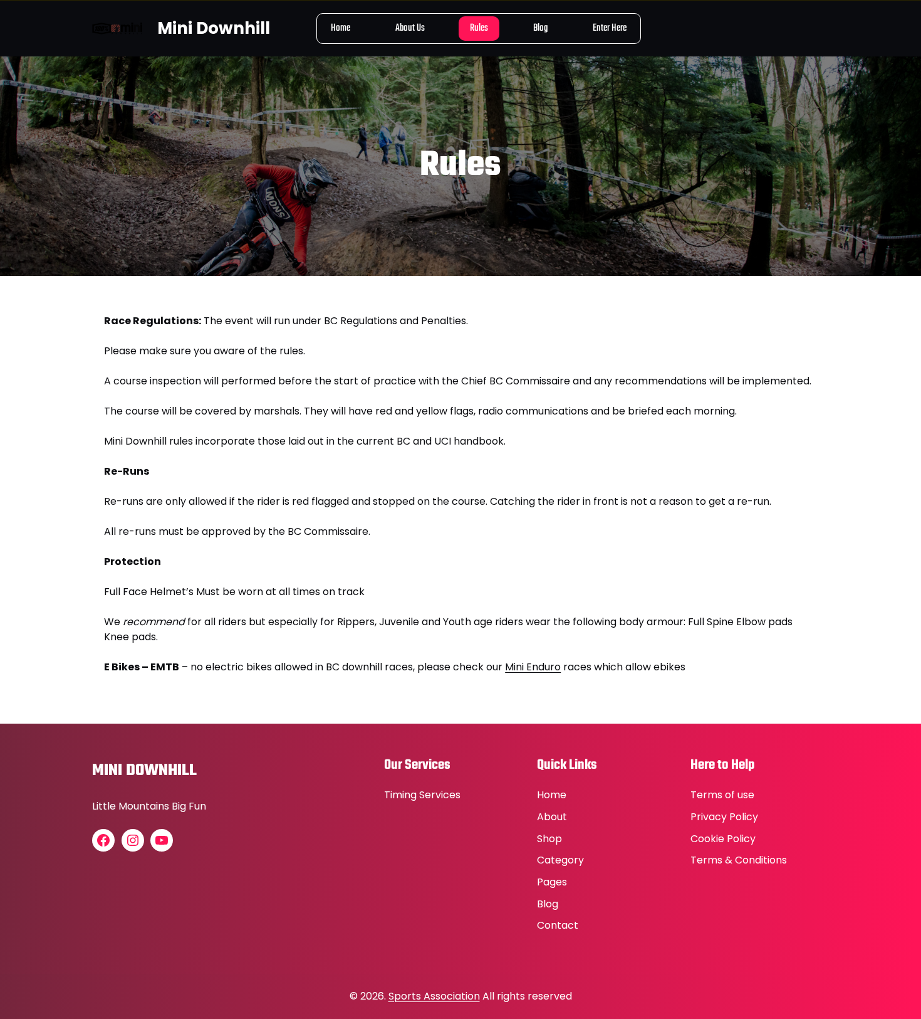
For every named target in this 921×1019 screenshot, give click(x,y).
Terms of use (722, 795)
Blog (547, 904)
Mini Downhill (213, 28)
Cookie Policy (723, 839)
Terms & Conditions (738, 860)
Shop (549, 839)
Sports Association (434, 996)
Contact (557, 925)
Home (551, 795)
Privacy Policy (724, 817)
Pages (552, 882)
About (552, 817)
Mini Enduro (533, 667)
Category (560, 860)
